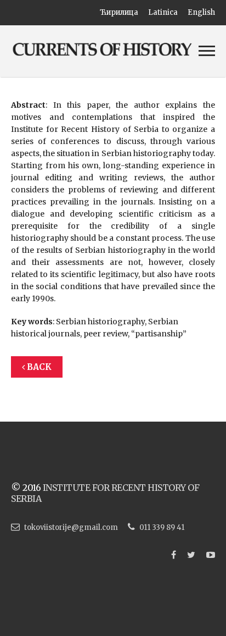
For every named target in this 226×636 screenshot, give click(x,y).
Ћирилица (119, 12)
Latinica (163, 12)
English (201, 12)
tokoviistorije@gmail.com (71, 527)
